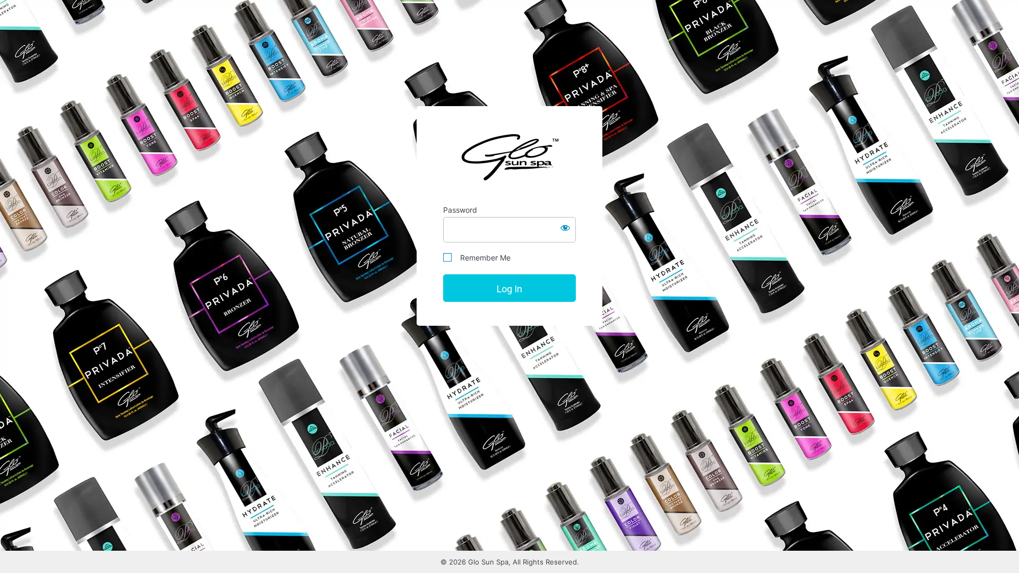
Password (460, 209)
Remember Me (482, 257)
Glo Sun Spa (509, 157)
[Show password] (565, 227)
